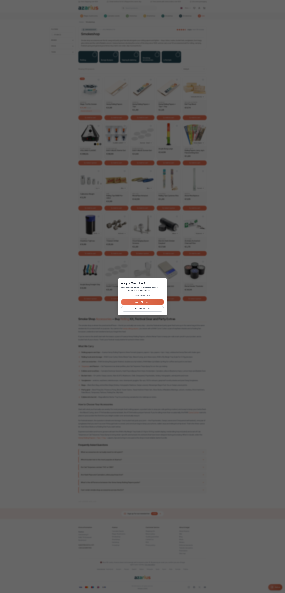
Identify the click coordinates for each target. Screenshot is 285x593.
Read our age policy (142, 296)
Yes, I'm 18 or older (142, 302)
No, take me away (142, 309)
